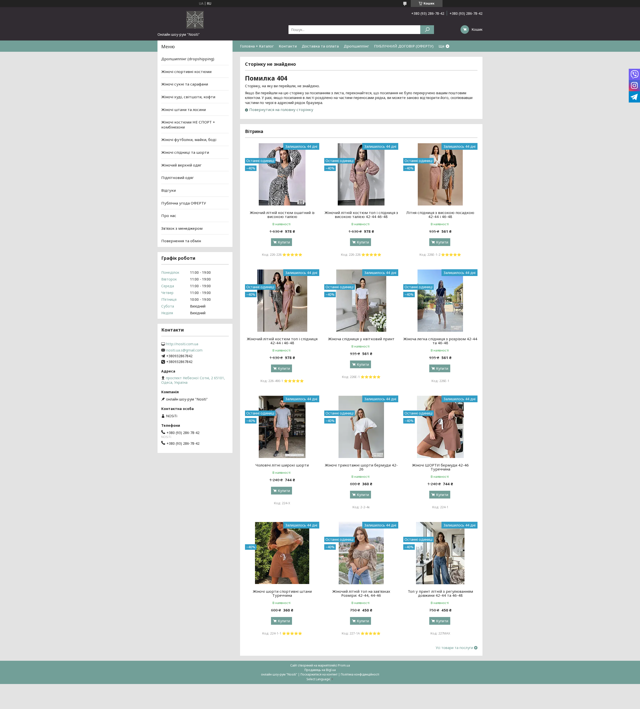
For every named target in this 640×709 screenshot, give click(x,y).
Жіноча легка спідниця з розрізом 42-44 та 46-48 (440, 341)
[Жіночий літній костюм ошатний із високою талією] (282, 174)
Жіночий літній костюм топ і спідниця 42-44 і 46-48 (282, 341)
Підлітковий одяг (177, 177)
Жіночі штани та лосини (183, 109)
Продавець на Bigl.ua (320, 670)
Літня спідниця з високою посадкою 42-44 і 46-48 (440, 214)
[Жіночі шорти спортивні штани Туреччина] (282, 553)
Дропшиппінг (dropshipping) (187, 58)
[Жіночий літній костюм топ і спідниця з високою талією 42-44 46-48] (361, 174)
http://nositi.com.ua (182, 344)
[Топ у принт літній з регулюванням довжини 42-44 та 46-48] (440, 553)
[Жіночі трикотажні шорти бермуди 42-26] (361, 427)
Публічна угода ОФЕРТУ (183, 202)
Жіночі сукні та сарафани (184, 84)
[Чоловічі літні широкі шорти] (282, 427)
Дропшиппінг (356, 46)
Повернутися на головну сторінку (281, 109)
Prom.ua (344, 665)
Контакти (288, 46)
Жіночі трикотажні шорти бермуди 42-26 (361, 467)
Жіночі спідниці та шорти (185, 152)
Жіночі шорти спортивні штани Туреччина (282, 593)
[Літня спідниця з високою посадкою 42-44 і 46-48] (440, 174)
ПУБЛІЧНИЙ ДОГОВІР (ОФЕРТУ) (404, 46)
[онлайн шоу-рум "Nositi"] (195, 19)
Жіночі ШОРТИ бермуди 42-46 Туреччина (440, 467)
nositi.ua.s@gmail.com (184, 350)
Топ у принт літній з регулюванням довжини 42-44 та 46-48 (440, 593)
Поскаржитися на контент (319, 674)
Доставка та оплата (320, 46)
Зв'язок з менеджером (181, 228)
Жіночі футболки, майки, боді (188, 139)
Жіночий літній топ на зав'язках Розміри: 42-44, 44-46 (361, 593)
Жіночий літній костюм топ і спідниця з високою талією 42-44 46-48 (361, 214)
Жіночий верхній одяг (181, 165)
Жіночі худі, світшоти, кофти (188, 96)
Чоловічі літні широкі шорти (282, 465)
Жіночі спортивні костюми (186, 71)
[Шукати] (427, 29)
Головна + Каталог (257, 46)
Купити (284, 242)
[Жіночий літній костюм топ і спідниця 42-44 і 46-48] (282, 300)
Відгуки (168, 190)
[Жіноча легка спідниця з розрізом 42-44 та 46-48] (440, 300)
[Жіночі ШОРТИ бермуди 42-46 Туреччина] (440, 427)
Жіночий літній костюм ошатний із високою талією (282, 214)
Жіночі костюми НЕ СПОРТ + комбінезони (188, 125)
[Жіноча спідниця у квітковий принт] (361, 300)
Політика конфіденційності (360, 674)
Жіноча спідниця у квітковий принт (361, 339)
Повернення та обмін (181, 240)
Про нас (168, 215)
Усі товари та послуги (454, 648)
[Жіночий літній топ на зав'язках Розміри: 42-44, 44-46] (361, 553)
